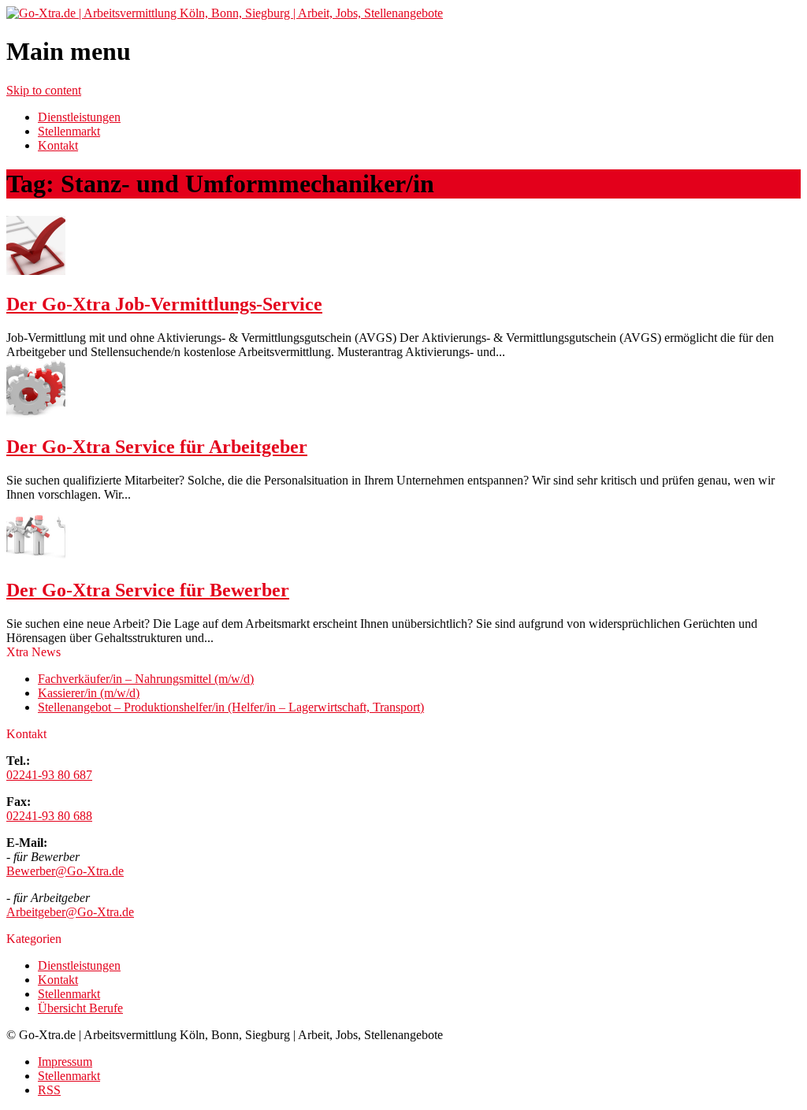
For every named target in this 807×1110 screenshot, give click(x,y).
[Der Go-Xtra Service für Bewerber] (35, 556)
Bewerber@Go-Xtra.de (65, 871)
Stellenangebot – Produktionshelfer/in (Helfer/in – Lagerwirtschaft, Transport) (231, 707)
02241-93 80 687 (49, 774)
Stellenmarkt (69, 131)
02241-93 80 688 (49, 815)
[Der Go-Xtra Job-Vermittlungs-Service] (35, 270)
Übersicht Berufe (80, 1008)
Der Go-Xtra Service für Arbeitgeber (156, 446)
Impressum (65, 1061)
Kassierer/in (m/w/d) (88, 693)
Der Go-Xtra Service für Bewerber (147, 590)
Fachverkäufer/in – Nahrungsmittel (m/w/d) (146, 678)
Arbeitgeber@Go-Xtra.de (70, 912)
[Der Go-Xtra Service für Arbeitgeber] (35, 414)
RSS (49, 1090)
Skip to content (43, 90)
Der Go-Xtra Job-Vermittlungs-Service (164, 304)
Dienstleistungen (79, 117)
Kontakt (58, 145)
